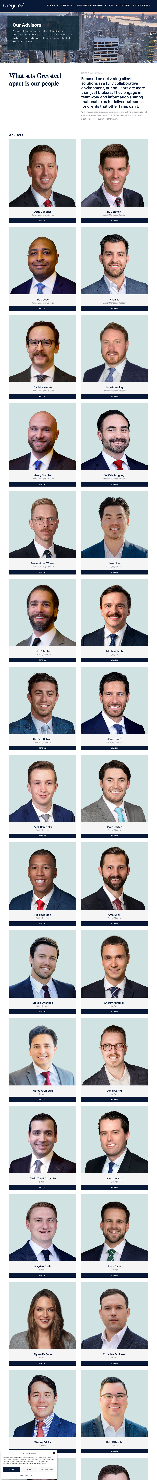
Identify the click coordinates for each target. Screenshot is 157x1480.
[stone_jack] (114, 667)
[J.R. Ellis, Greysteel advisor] (114, 228)
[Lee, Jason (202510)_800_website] (114, 492)
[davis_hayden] (42, 1195)
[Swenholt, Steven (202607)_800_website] (42, 931)
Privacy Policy (33, 1475)
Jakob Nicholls (114, 651)
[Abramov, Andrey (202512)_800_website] (114, 931)
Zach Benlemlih (42, 827)
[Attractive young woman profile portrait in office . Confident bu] (42, 580)
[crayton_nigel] (42, 843)
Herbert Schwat (42, 739)
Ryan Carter (114, 827)
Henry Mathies (42, 475)
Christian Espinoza (114, 1354)
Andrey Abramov (114, 1002)
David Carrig (114, 1090)
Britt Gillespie (114, 1442)
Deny (29, 1469)
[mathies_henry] (42, 404)
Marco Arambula (43, 1090)
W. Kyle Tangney (114, 475)
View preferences (47, 1469)
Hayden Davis (42, 1266)
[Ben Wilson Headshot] (42, 492)
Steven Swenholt (42, 1002)
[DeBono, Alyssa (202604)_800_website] (42, 1283)
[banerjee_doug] (42, 140)
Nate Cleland (114, 1178)
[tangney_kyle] (114, 404)
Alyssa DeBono (43, 1354)
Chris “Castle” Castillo (43, 1178)
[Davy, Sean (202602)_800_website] (114, 1195)
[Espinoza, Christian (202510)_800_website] (114, 1283)
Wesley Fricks (42, 1442)
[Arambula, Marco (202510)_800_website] (42, 1019)
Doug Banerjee (43, 211)
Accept (11, 1469)
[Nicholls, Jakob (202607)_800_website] (114, 580)
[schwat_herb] (42, 667)
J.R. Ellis (114, 299)
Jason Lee (114, 563)
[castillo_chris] (42, 1107)
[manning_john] (114, 316)
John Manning (114, 387)
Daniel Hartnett (43, 387)
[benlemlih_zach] (42, 755)
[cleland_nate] (114, 1107)
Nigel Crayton (42, 914)
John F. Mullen (42, 651)
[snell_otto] (114, 843)
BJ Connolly (114, 211)
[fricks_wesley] (42, 1371)
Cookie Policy (24, 1475)
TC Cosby (43, 299)
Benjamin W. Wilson (43, 563)
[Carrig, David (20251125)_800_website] (114, 1019)
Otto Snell (114, 914)
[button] (54, 1453)
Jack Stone (114, 739)
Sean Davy (114, 1266)
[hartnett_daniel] (42, 316)
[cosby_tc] (42, 228)
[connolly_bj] (114, 140)
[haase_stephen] (114, 1458)
